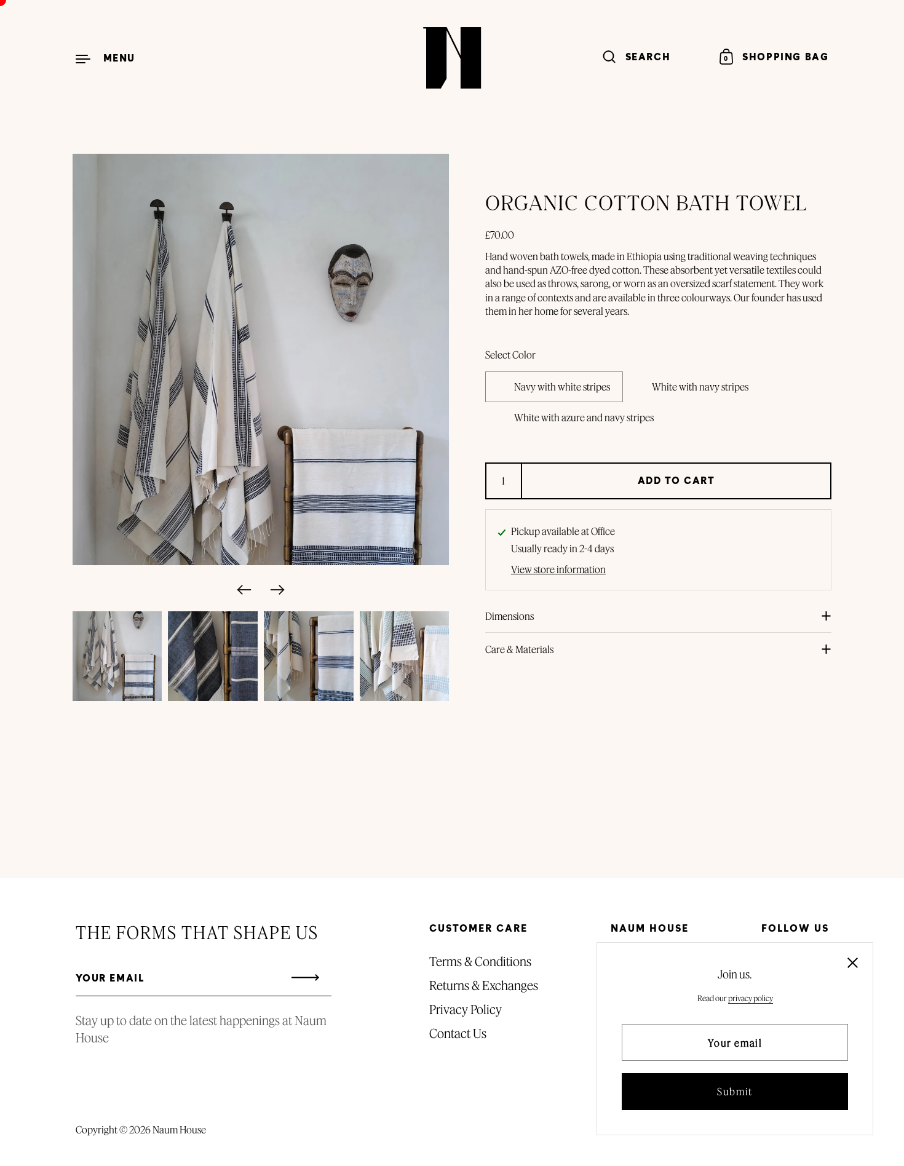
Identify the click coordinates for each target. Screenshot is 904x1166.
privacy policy (750, 998)
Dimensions (509, 616)
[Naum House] (452, 58)
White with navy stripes (700, 386)
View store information (558, 569)
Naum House (179, 1129)
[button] (242, 589)
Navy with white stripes (562, 386)
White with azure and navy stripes (584, 417)
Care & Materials (519, 649)
